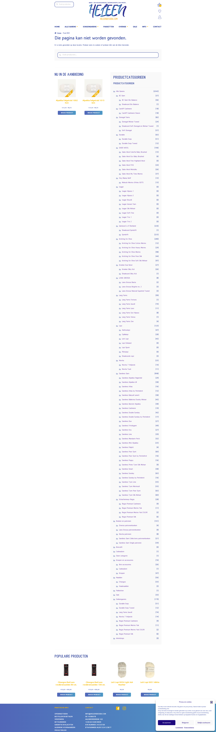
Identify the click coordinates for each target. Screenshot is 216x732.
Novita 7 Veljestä (128, 365)
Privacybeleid (60, 730)
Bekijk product (67, 113)
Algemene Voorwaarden (65, 728)
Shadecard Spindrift (129, 230)
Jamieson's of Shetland (127, 226)
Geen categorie (121, 556)
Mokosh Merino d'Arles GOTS (132, 183)
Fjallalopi (125, 335)
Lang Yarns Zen (128, 322)
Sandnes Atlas (127, 387)
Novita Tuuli (126, 369)
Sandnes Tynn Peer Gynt (131, 491)
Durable (122, 135)
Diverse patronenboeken (128, 526)
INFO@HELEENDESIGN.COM (95, 714)
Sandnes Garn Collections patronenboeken (134, 539)
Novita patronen (125, 534)
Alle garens (70, 27)
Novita (121, 361)
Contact (157, 27)
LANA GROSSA (124, 278)
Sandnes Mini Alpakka (130, 443)
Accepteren (167, 723)
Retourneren (60, 722)
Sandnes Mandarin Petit (131, 439)
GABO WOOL (123, 148)
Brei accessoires (125, 565)
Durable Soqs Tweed (129, 144)
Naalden (119, 578)
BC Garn (122, 96)
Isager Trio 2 (127, 222)
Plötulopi (125, 352)
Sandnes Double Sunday (131, 413)
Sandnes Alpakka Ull (129, 382)
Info (144, 27)
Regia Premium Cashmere (131, 504)
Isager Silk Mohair (128, 209)
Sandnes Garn (124, 374)
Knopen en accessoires (124, 560)
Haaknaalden (124, 586)
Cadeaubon (120, 552)
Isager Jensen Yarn (129, 204)
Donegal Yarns (124, 117)
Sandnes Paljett (128, 447)
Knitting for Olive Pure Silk (132, 256)
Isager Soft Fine (128, 213)
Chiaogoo (122, 582)
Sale (135, 27)
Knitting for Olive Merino (131, 252)
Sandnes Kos (127, 430)
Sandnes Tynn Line (129, 482)
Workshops (120, 638)
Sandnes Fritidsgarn (129, 426)
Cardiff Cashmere (125, 109)
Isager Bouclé (127, 200)
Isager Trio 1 (127, 217)
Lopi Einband (126, 343)
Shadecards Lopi (128, 356)
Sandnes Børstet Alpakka (131, 404)
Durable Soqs (127, 139)
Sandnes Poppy (127, 460)
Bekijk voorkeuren (204, 723)
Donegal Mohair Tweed (130, 122)
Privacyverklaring (189, 727)
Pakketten (108, 27)
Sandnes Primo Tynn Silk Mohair (134, 465)
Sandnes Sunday (128, 473)
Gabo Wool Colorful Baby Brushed (134, 152)
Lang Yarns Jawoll (128, 304)
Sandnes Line (127, 434)
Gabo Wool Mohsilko (129, 170)
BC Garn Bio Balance (129, 100)
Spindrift (125, 235)
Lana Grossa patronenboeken (130, 530)
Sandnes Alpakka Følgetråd (132, 378)
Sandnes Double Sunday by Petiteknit (136, 417)
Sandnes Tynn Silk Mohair (131, 495)
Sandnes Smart (127, 469)
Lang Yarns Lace (128, 309)
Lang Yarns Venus (128, 317)
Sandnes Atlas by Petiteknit (132, 391)
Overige (122, 27)
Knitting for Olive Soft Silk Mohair (134, 261)
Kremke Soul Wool (125, 265)
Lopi (120, 326)
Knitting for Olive (125, 239)
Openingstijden (61, 714)
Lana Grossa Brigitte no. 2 (132, 287)
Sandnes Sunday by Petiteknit (133, 478)
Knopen (122, 573)
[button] (211, 702)
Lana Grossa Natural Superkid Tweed (136, 291)
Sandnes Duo (127, 421)
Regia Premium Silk (129, 517)
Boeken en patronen (123, 521)
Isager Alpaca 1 (128, 191)
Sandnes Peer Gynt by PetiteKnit (134, 456)
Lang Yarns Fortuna (129, 300)
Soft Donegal (127, 131)
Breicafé (119, 547)
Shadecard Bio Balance (130, 104)
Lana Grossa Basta (129, 282)
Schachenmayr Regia (126, 500)
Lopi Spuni (126, 348)
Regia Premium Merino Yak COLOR (134, 513)
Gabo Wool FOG (128, 165)
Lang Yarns (123, 295)
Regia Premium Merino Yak (132, 508)
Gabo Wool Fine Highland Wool (133, 161)
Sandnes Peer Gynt (129, 452)
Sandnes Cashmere (129, 408)
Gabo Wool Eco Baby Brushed (133, 157)
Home (57, 27)
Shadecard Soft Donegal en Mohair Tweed (137, 126)
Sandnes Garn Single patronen (130, 543)
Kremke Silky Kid (128, 269)
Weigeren (185, 723)
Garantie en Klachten (64, 725)
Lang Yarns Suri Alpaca (130, 313)
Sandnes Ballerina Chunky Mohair (134, 400)
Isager (121, 187)
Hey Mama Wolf (125, 178)
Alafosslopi (126, 330)
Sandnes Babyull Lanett (130, 395)
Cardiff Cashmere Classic (131, 113)
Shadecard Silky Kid (129, 274)
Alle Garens (120, 91)
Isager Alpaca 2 (128, 196)
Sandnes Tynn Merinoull (131, 487)
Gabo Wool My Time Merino (132, 174)
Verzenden (59, 719)
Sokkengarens (90, 27)
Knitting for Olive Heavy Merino (134, 248)
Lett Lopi (125, 339)
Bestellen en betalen (64, 717)
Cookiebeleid (179, 727)
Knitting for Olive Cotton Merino (134, 243)
